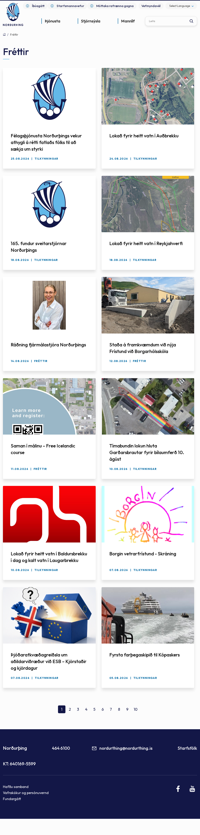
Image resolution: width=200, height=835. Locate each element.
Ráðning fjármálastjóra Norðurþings (48, 345)
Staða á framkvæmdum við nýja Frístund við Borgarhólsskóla (142, 348)
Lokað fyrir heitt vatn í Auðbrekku (144, 136)
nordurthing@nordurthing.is (126, 748)
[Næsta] (143, 711)
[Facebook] (178, 788)
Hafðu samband (16, 786)
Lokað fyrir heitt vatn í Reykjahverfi (146, 243)
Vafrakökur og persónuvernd (26, 793)
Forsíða (4, 34)
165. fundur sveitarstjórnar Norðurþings (39, 246)
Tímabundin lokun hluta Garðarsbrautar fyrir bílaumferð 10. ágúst (146, 452)
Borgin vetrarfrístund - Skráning (142, 554)
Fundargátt (12, 799)
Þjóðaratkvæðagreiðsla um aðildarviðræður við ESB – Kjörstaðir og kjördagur (49, 661)
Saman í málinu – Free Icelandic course (43, 449)
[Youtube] (192, 788)
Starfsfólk (187, 748)
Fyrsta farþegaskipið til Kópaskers (144, 655)
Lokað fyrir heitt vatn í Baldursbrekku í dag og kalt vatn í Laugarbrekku (49, 557)
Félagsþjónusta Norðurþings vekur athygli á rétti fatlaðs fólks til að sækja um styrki (46, 142)
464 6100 (61, 748)
